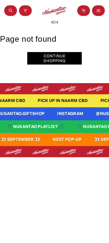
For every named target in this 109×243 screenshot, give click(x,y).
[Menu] (98, 10)
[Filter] (25, 10)
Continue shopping (54, 58)
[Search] (10, 10)
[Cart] (83, 10)
